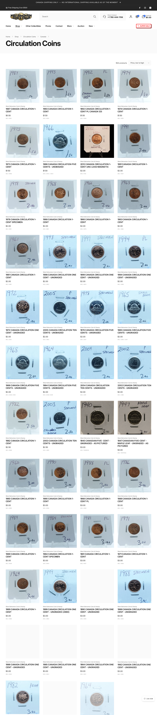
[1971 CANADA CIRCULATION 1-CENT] (134, 543)
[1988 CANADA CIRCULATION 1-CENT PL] (97, 488)
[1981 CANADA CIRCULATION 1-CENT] (97, 543)
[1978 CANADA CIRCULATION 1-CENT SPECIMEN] (22, 208)
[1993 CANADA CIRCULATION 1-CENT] (60, 98)
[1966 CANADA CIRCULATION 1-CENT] (97, 208)
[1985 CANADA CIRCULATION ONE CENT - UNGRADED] (60, 654)
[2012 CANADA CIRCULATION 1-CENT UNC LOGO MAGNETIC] (97, 153)
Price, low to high (137, 63)
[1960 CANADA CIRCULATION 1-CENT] (22, 488)
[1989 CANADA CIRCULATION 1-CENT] (22, 543)
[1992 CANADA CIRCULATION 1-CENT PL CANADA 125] (97, 98)
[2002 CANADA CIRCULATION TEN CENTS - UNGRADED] (134, 374)
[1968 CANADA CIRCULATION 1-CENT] (60, 208)
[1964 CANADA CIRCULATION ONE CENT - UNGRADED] (97, 709)
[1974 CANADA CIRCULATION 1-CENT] (134, 98)
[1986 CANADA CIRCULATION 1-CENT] (134, 488)
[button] (146, 16)
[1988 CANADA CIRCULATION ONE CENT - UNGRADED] (134, 598)
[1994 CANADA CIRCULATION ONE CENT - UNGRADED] (134, 264)
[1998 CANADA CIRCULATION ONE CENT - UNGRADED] (60, 264)
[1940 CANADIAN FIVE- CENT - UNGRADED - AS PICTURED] (97, 430)
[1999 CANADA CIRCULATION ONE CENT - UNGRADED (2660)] (60, 598)
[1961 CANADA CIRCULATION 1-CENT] (22, 264)
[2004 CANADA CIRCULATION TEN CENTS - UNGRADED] (97, 374)
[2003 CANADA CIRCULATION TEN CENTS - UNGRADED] (60, 430)
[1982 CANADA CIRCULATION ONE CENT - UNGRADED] (134, 654)
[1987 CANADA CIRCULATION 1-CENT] (22, 98)
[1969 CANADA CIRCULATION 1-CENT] (22, 598)
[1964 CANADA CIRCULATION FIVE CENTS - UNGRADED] (60, 374)
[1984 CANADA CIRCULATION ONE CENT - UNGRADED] (97, 654)
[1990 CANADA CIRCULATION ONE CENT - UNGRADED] (97, 598)
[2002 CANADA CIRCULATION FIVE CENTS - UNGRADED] (134, 709)
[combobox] (69, 17)
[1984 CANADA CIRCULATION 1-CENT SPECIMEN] (60, 543)
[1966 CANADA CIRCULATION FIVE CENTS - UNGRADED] (60, 153)
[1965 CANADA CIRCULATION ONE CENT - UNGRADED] (60, 709)
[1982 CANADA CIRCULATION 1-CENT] (22, 430)
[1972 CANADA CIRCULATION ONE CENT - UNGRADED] (22, 319)
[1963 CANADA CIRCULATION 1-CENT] (134, 208)
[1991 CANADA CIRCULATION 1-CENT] (134, 153)
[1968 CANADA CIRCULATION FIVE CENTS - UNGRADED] (22, 374)
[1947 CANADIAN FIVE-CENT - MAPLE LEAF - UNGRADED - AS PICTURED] (134, 430)
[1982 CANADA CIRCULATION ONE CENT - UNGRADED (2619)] (22, 709)
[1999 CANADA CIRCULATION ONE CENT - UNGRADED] (97, 264)
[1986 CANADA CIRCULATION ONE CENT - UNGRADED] (22, 654)
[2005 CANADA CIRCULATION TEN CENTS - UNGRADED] (60, 319)
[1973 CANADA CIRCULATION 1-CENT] (22, 153)
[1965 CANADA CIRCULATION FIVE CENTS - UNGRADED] (134, 319)
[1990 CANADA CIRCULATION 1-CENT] (60, 488)
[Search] (94, 16)
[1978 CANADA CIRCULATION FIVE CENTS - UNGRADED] (97, 319)
